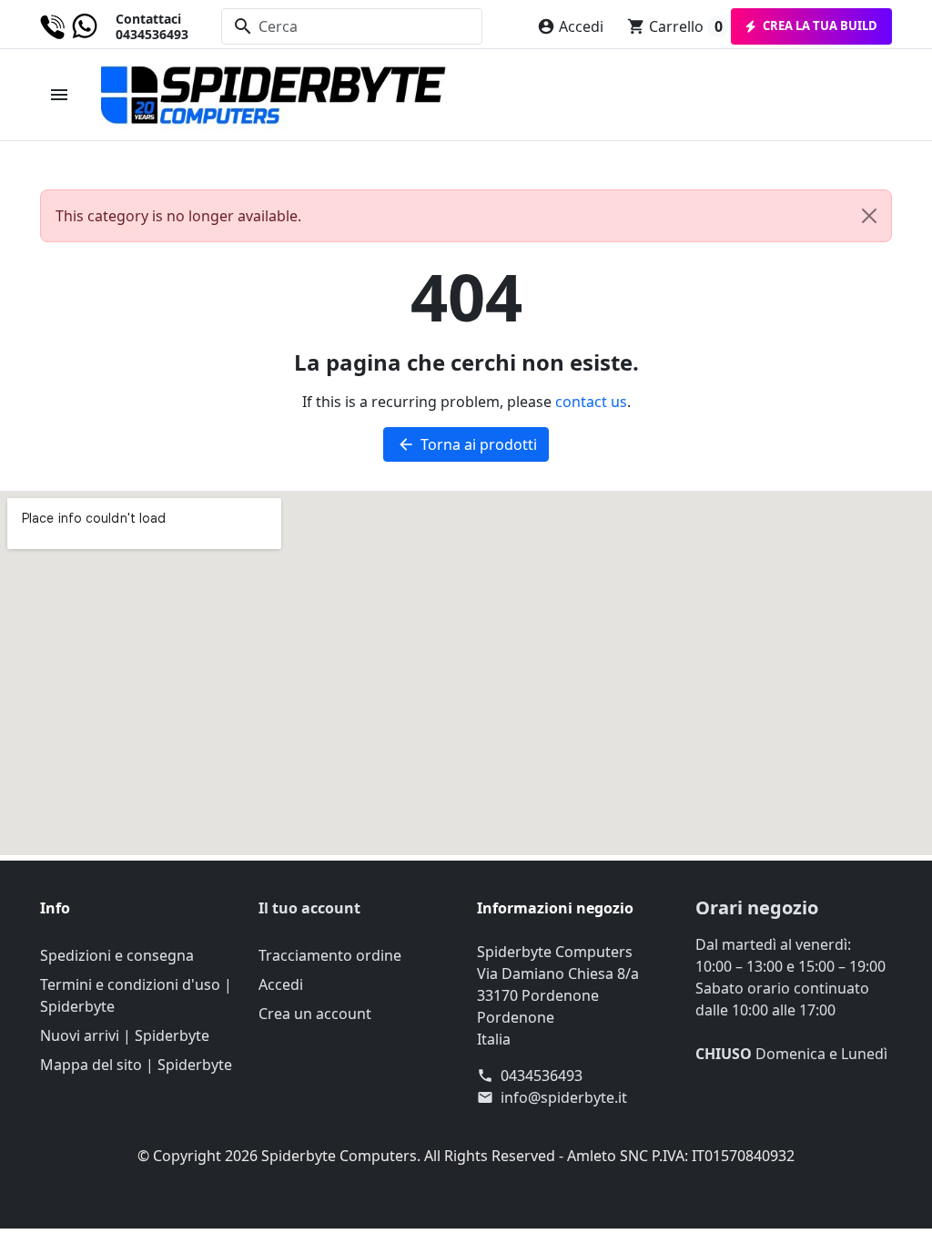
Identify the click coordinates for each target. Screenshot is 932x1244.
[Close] (869, 215)
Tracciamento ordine (329, 955)
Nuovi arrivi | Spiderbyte (124, 1035)
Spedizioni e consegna (117, 955)
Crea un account (314, 1014)
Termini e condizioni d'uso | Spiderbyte (136, 995)
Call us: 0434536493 (114, 27)
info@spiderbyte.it (564, 1097)
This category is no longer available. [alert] (178, 216)
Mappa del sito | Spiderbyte (136, 1065)
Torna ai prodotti (467, 444)
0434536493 (541, 1076)
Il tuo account (309, 908)
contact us (591, 402)
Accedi (280, 984)
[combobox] (351, 26)
